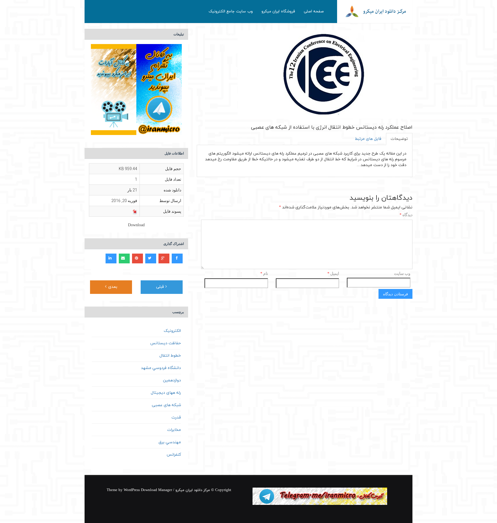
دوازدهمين (172, 380)
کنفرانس (174, 454)
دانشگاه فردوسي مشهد (161, 368)
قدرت (176, 417)
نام (264, 274)
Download (136, 225)
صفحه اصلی (314, 11)
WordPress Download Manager (148, 490)
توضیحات (399, 139)
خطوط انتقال (170, 355)
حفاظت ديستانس (165, 343)
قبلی (160, 287)
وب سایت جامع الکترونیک (231, 11)
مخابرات (174, 430)
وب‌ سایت (402, 273)
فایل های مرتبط (368, 139)
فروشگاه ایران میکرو (278, 11)
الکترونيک (172, 331)
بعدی (112, 287)
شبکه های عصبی (166, 405)
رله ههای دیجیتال (166, 392)
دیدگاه (405, 215)
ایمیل (333, 274)
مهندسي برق (169, 442)
